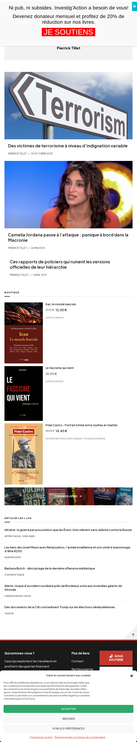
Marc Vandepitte (77, 438)
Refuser (68, 718)
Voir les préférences (68, 728)
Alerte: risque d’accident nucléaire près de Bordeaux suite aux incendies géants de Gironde (63, 587)
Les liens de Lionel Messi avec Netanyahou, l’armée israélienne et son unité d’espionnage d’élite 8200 (67, 549)
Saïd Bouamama (54, 317)
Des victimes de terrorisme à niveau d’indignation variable (68, 145)
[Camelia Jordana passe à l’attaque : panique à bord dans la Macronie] (68, 194)
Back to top (130, 632)
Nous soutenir (116, 658)
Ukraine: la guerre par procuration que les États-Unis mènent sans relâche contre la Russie (68, 530)
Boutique (11, 292)
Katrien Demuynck (56, 438)
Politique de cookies (41, 737)
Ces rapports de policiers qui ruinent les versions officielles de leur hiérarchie (60, 264)
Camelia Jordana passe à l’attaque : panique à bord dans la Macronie (68, 237)
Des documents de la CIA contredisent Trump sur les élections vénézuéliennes (59, 607)
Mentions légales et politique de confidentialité (79, 737)
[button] (131, 675)
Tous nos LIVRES (66, 496)
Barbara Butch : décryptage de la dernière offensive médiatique (49, 568)
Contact (77, 661)
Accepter (68, 708)
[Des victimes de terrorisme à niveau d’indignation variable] (68, 105)
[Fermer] (134, 6)
